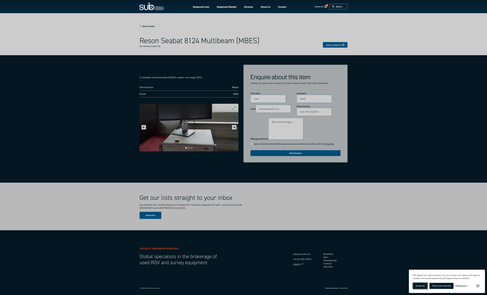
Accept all (420, 286)
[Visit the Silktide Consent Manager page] (478, 286)
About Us (265, 7)
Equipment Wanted (226, 7)
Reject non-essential (441, 286)
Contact (282, 7)
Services (248, 7)
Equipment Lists (201, 7)
